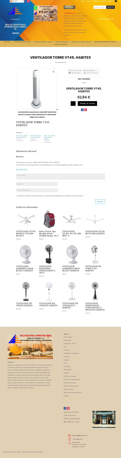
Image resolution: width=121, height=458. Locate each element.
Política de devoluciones (72, 379)
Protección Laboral (62, 42)
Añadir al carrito (87, 103)
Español (14, 1)
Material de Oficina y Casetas (43, 42)
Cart (65, 347)
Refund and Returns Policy (73, 393)
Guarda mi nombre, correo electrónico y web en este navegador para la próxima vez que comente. (50, 196)
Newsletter (67, 370)
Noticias (111, 1)
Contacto (96, 1)
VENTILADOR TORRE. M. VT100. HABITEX (21, 136)
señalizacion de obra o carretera (81, 42)
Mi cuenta (67, 366)
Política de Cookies (70, 376)
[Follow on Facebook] (25, 1)
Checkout (67, 350)
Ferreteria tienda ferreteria (22, 42)
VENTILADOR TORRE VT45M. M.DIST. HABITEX (49, 137)
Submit (100, 201)
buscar (111, 7)
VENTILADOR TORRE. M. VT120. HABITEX (35, 136)
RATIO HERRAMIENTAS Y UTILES (105, 42)
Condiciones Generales (71, 353)
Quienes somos (69, 389)
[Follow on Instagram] (28, 1)
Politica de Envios (70, 383)
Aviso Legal (68, 337)
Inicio (82, 1)
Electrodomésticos (39, 115)
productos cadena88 (60, 44)
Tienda (88, 1)
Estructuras (7, 42)
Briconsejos (67, 340)
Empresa (103, 1)
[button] (53, 71)
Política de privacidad (71, 386)
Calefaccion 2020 (70, 344)
